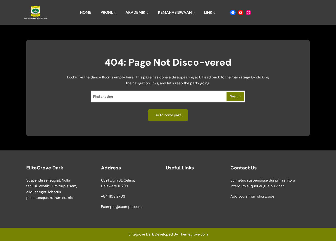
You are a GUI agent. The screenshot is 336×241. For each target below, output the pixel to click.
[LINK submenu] (214, 12)
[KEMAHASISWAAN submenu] (194, 12)
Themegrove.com (193, 234)
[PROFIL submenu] (115, 12)
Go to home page (168, 115)
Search (235, 96)
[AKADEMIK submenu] (147, 12)
